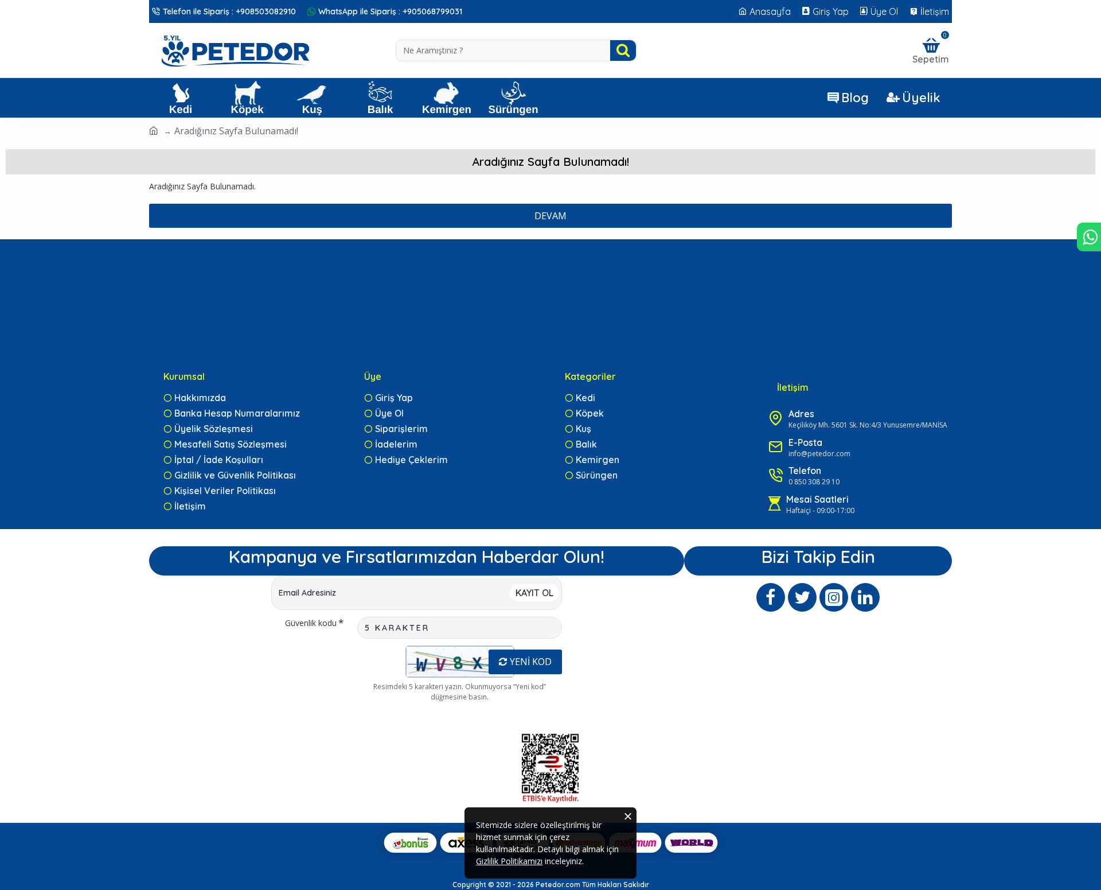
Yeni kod (531, 661)
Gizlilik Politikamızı (509, 861)
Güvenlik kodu (311, 622)
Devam (550, 215)
